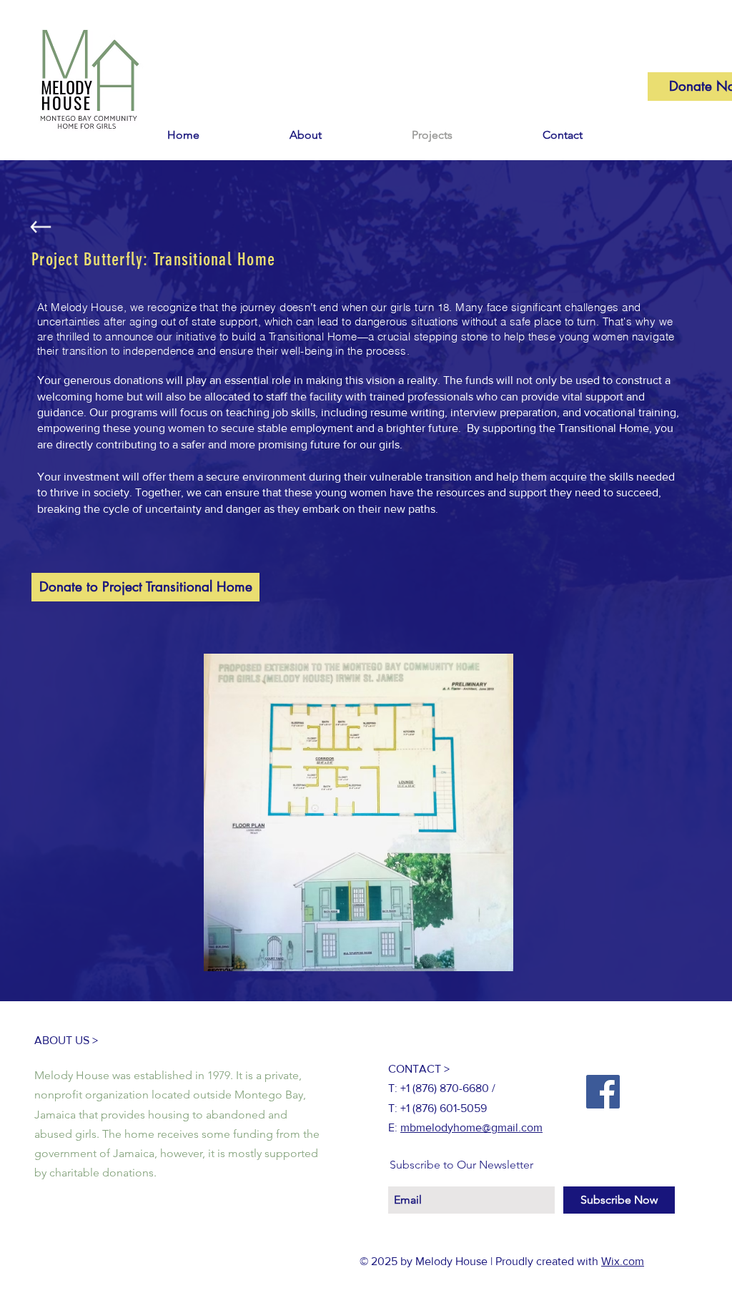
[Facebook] (603, 1091)
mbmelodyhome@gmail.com (471, 1127)
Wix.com (622, 1261)
